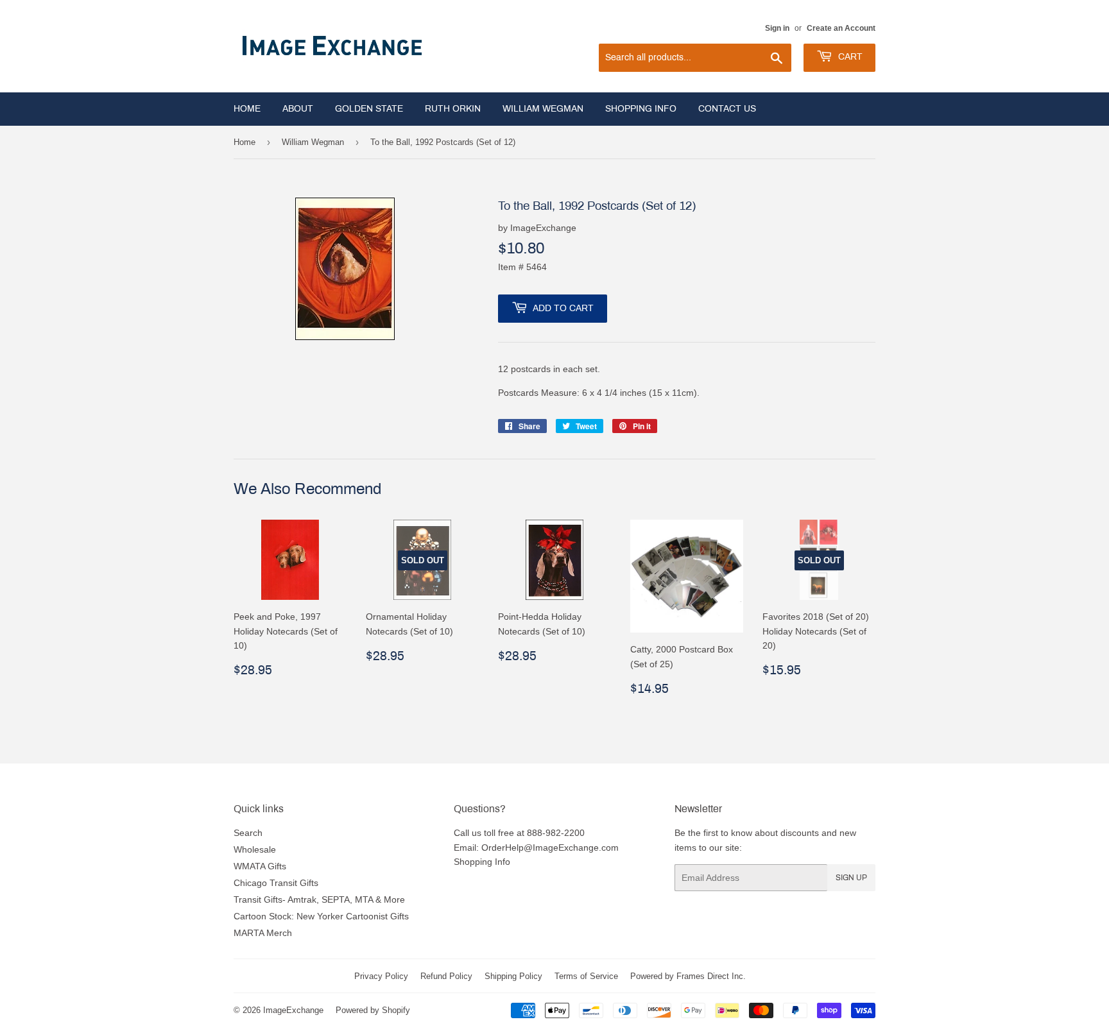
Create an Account (841, 28)
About (297, 109)
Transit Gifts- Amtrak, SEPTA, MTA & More (319, 899)
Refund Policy (446, 976)
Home (247, 109)
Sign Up (851, 877)
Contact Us (727, 109)
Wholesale (255, 849)
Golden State (369, 109)
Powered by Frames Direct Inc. (688, 976)
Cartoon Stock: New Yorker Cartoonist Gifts (321, 916)
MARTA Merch (263, 933)
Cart (849, 57)
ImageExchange (293, 1010)
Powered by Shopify (373, 1010)
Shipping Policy (513, 976)
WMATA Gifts (260, 866)
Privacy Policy (381, 976)
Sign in (777, 28)
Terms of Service (586, 976)
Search (248, 833)
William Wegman (543, 109)
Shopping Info (640, 109)
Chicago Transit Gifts (276, 883)
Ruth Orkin (453, 109)
